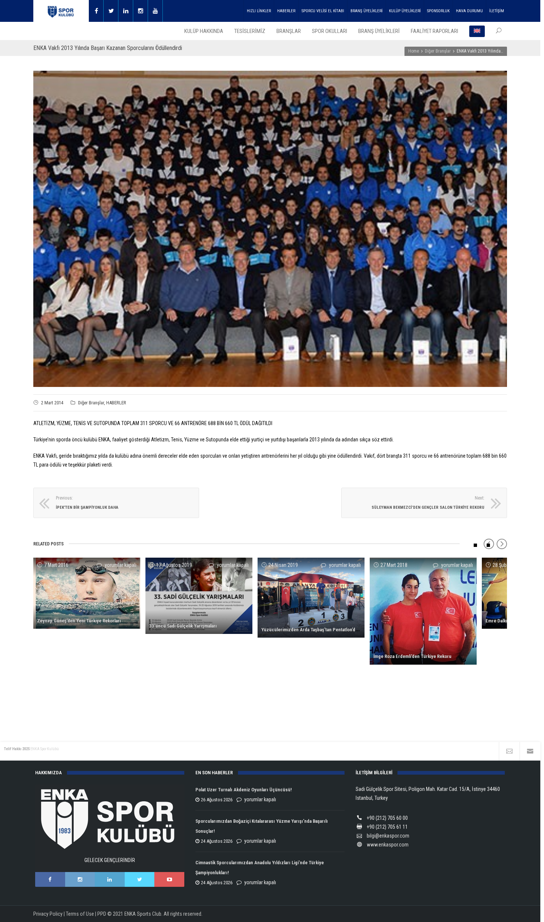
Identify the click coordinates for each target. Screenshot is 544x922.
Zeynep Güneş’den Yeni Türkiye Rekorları (79, 621)
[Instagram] (140, 11)
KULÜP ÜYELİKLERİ (405, 11)
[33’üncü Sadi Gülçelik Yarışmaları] (198, 596)
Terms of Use (80, 914)
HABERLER (286, 11)
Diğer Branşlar (91, 402)
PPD (101, 914)
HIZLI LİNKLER (259, 11)
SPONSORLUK (438, 11)
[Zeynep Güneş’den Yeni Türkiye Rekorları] (86, 593)
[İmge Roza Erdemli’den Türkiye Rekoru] (423, 611)
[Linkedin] (125, 11)
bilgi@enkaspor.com (388, 836)
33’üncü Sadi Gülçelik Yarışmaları (183, 626)
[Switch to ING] (477, 31)
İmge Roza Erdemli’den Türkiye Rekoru (412, 656)
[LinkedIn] (110, 879)
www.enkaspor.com (388, 845)
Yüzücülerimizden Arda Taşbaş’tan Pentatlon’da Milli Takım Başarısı (329, 629)
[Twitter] (111, 11)
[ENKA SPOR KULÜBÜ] (61, 11)
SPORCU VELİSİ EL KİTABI (323, 11)
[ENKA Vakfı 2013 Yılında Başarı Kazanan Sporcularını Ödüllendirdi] (270, 229)
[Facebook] (96, 11)
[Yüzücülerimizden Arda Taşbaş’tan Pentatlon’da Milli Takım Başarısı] (311, 598)
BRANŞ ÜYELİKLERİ (366, 11)
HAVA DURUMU (469, 11)
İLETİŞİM (496, 11)
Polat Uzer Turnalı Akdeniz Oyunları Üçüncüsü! (243, 789)
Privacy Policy (48, 914)
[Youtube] (155, 11)
